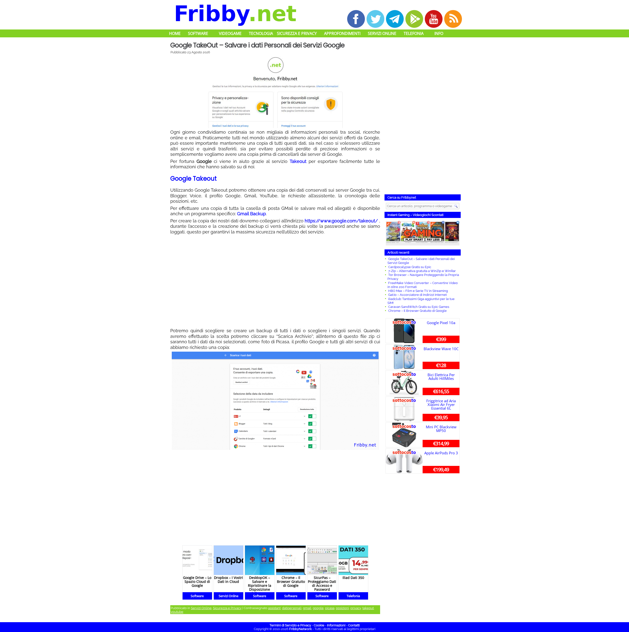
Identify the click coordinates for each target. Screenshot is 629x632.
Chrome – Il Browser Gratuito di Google (417, 311)
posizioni (342, 608)
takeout (368, 608)
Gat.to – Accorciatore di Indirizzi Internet (417, 295)
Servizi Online (382, 33)
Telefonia (414, 33)
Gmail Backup (251, 213)
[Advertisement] (275, 281)
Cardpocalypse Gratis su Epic (409, 267)
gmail (307, 608)
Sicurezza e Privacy (297, 33)
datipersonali (291, 608)
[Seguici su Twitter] (375, 19)
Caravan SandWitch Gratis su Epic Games (418, 307)
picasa (329, 608)
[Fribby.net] (235, 14)
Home (175, 33)
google (318, 608)
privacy (355, 608)
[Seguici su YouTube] (434, 19)
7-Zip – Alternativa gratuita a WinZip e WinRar (422, 271)
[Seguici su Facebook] (356, 19)
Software (198, 33)
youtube (177, 612)
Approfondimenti (342, 33)
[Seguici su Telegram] (395, 19)
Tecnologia (261, 33)
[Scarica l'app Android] (414, 19)
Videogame (230, 33)
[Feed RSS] (453, 19)
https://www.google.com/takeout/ (341, 220)
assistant (274, 608)
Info (438, 33)
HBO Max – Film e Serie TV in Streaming (418, 291)
